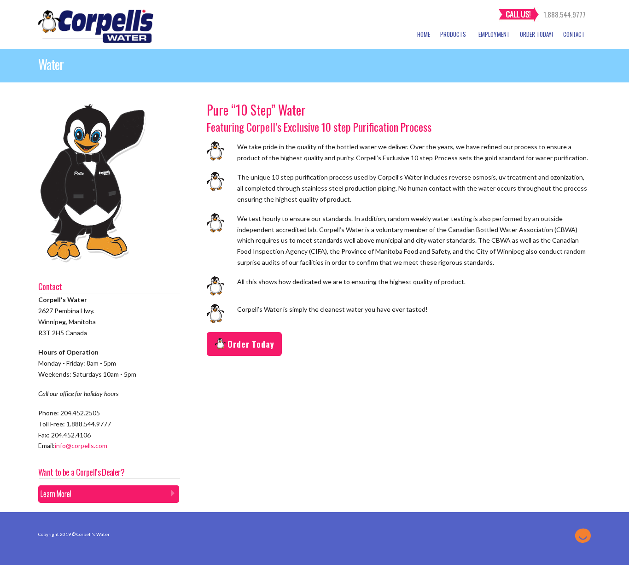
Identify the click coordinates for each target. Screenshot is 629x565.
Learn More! (56, 493)
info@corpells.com (81, 445)
